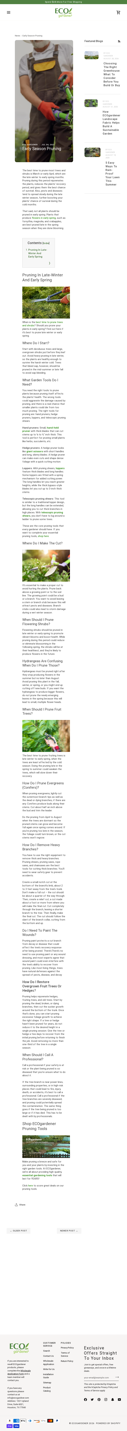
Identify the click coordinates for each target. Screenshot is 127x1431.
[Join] (116, 1377)
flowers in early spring (44, 217)
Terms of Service (92, 1390)
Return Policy (67, 1361)
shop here (43, 536)
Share (22, 1204)
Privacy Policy (107, 1387)
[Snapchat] (112, 1399)
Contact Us (48, 1356)
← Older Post (18, 1230)
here (30, 1185)
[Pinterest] (99, 1399)
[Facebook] (85, 1399)
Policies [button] (66, 1343)
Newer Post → (69, 1230)
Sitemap (47, 1382)
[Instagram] (105, 1399)
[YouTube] (119, 1399)
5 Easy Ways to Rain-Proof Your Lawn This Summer (113, 173)
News (17, 35)
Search (46, 1351)
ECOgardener (80, 1423)
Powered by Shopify (108, 1423)
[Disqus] (44, 1275)
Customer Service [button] (49, 1344)
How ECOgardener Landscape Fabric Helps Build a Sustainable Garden (111, 122)
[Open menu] (12, 12)
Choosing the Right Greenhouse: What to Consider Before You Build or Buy (112, 74)
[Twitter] (92, 1399)
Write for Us (49, 1369)
